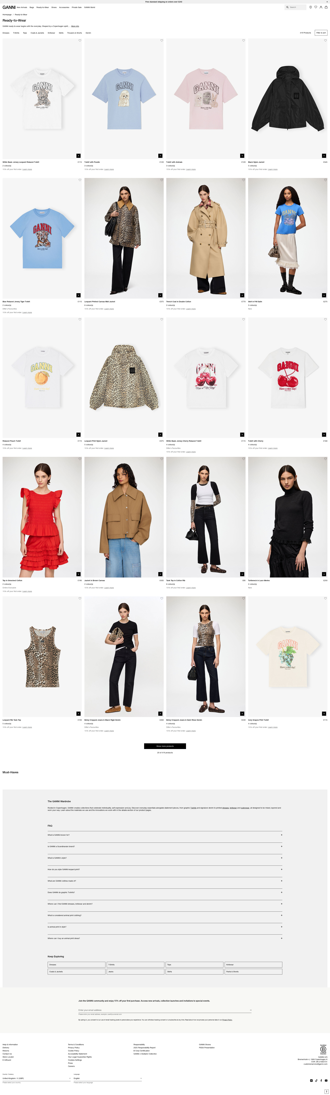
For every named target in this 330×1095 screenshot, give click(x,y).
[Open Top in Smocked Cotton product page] (42, 517)
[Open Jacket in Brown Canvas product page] (124, 517)
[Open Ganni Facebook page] (321, 1080)
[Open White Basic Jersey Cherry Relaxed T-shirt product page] (206, 377)
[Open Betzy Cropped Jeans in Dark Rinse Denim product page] (206, 656)
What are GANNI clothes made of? (62, 879)
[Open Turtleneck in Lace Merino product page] (287, 517)
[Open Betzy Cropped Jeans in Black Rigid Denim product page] (124, 656)
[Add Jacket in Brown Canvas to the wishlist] (162, 459)
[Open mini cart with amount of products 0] (326, 7)
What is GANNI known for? (59, 833)
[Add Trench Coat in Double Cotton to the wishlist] (244, 180)
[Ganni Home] (9, 7)
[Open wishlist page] (315, 7)
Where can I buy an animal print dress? (64, 937)
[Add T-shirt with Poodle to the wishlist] (162, 40)
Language (77, 1074)
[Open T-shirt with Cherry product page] (287, 377)
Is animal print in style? (58, 925)
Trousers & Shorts (74, 33)
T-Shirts (16, 33)
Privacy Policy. (227, 1020)
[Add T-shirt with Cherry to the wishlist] (325, 319)
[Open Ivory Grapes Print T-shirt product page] (287, 656)
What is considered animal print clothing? (64, 914)
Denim (88, 33)
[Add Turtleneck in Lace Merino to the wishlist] (325, 459)
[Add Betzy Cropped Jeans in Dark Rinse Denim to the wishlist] (244, 598)
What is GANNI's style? (58, 856)
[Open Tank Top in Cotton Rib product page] (206, 517)
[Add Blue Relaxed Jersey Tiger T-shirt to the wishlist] (80, 180)
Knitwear (51, 33)
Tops (25, 33)
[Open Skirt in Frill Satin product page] (287, 238)
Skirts (61, 33)
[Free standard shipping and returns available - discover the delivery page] (165, 2)
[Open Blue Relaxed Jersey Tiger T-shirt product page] (42, 238)
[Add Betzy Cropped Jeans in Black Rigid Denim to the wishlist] (162, 598)
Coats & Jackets (37, 33)
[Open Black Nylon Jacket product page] (287, 98)
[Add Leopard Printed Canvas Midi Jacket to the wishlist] (162, 180)
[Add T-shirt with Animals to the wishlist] (244, 40)
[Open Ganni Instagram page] (311, 1080)
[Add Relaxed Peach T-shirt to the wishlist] (80, 319)
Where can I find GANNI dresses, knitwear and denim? (70, 902)
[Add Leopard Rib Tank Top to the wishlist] (80, 598)
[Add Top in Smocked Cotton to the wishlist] (80, 459)
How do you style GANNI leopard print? (64, 868)
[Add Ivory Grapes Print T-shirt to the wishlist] (325, 598)
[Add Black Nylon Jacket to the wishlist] (325, 40)
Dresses (6, 33)
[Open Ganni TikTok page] (316, 1080)
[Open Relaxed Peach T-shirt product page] (42, 377)
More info (75, 26)
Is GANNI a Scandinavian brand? (61, 845)
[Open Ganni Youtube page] (326, 1080)
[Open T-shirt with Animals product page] (206, 98)
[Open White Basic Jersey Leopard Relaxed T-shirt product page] (42, 98)
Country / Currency (8, 1074)
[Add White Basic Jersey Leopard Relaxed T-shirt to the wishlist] (80, 40)
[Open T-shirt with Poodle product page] (124, 98)
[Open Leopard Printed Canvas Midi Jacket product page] (124, 238)
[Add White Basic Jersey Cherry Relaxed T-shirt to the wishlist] (244, 319)
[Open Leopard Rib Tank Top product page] (42, 656)
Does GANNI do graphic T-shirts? (61, 891)
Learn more (27, 169)
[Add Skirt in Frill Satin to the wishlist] (325, 180)
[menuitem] (22, 7)
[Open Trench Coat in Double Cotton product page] (206, 238)
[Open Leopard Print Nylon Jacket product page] (124, 377)
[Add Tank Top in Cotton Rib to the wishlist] (244, 459)
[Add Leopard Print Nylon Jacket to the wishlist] (162, 319)
